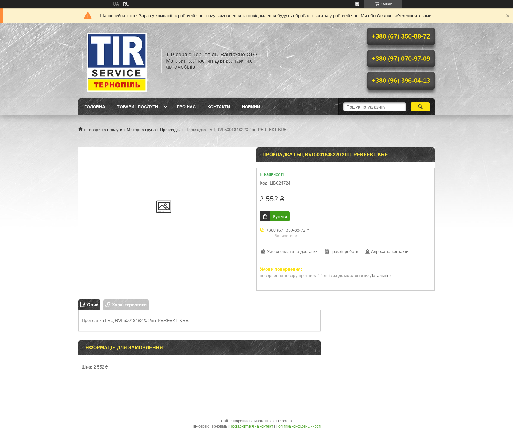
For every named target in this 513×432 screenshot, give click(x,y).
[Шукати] (420, 106)
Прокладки (170, 129)
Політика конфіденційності (298, 426)
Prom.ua (285, 421)
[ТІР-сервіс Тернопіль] (117, 61)
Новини (251, 106)
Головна (94, 106)
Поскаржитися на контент (251, 426)
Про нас (186, 106)
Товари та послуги (104, 129)
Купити (280, 216)
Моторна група (141, 129)
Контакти (219, 106)
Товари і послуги (137, 106)
